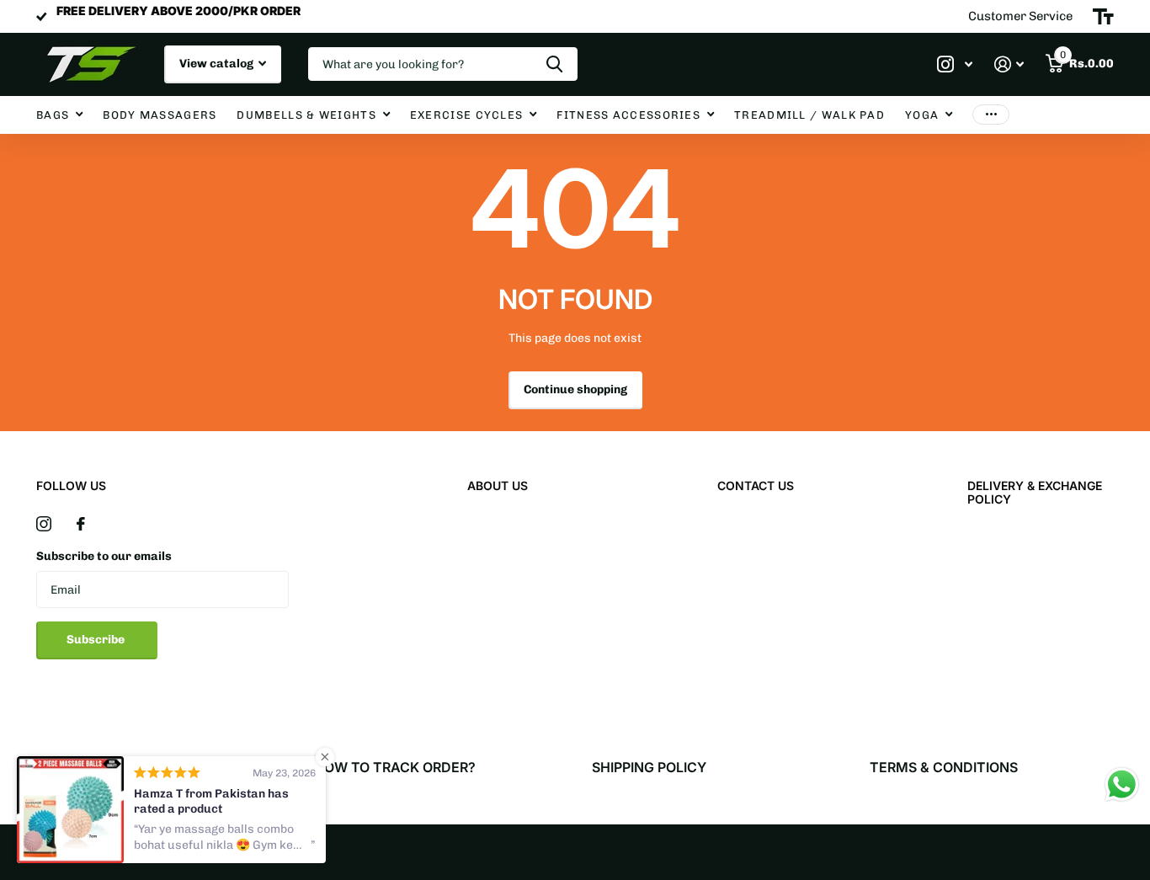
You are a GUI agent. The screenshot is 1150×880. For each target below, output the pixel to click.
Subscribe (97, 639)
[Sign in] (1009, 64)
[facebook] (81, 524)
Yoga (922, 115)
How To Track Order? (395, 767)
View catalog (217, 63)
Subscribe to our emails (104, 556)
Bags (52, 115)
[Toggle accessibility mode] (1103, 16)
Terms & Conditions (944, 767)
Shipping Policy (649, 767)
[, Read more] (954, 64)
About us (497, 485)
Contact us (755, 485)
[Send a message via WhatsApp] (1122, 784)
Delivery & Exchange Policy (1034, 492)
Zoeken (554, 64)
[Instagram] (43, 523)
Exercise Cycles (467, 115)
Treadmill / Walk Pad (809, 115)
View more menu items (990, 115)
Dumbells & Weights (306, 115)
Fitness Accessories (628, 115)
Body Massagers (159, 115)
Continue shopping (575, 389)
